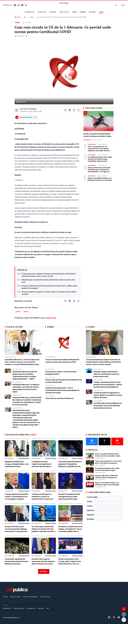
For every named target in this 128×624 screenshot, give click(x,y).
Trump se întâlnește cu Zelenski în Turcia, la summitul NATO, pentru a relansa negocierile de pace (43, 498)
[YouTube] (22, 5)
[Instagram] (18, 5)
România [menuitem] (83, 12)
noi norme (18, 227)
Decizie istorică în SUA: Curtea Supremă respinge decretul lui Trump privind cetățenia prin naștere (16, 530)
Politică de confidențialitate (30, 596)
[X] (26, 5)
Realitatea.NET (7, 608)
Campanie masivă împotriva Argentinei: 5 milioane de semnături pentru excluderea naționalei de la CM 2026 (42, 466)
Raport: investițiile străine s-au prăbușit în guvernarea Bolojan (100, 179)
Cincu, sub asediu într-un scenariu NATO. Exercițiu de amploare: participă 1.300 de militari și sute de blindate (99, 150)
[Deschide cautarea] (116, 5)
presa (18, 311)
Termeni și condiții (15, 596)
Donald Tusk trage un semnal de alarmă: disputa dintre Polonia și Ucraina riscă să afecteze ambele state (43, 564)
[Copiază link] (65, 110)
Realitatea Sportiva (19, 608)
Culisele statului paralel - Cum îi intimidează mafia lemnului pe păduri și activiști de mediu (62, 390)
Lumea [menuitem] (101, 12)
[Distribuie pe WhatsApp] (74, 110)
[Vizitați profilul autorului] (17, 110)
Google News (50, 318)
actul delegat (19, 128)
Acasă (18, 17)
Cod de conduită (45, 596)
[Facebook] (15, 5)
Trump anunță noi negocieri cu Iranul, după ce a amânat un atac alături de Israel (49, 293)
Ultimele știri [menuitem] (29, 12)
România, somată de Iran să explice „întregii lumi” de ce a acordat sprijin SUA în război (70, 530)
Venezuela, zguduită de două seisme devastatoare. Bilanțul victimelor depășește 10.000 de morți (16, 562)
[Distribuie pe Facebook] (70, 110)
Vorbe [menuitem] (74, 12)
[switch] (122, 5)
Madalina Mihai (24, 458)
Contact (5, 596)
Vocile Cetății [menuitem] (64, 12)
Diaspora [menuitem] (92, 12)
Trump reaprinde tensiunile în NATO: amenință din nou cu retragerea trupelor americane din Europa (16, 498)
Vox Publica (31, 109)
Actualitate (87, 140)
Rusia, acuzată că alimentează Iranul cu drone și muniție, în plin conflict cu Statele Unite (97, 136)
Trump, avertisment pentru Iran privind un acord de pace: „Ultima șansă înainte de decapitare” (49, 287)
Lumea (31, 17)
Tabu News (41, 608)
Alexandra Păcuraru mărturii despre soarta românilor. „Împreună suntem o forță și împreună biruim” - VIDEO (24, 375)
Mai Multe (43, 571)
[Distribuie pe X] (78, 110)
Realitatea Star (31, 608)
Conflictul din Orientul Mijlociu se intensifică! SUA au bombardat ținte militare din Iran (108, 405)
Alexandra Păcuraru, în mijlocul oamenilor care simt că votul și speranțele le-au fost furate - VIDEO (25, 388)
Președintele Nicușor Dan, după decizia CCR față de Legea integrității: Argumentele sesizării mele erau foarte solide (100, 160)
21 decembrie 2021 (21, 139)
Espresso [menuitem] (53, 12)
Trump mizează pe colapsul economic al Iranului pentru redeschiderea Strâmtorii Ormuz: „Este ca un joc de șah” (49, 275)
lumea (26, 311)
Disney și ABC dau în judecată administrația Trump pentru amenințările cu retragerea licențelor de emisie (99, 171)
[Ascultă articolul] (124, 609)
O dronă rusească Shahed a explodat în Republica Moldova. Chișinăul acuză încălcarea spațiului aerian (70, 465)
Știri (25, 17)
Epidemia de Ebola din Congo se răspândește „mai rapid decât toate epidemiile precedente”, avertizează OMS (17, 466)
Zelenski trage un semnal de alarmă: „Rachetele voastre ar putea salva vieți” (48, 281)
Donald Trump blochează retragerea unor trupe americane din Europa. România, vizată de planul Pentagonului (69, 499)
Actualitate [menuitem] (42, 12)
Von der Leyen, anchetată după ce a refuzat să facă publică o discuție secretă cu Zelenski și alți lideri (44, 530)
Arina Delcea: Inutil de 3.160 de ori (59, 398)
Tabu (47, 608)
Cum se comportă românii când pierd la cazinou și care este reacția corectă (62, 360)
